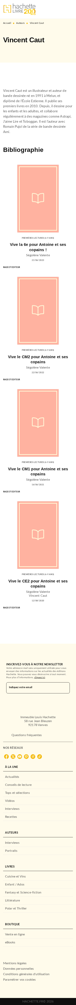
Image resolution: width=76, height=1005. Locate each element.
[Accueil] (19, 9)
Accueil (7, 23)
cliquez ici (39, 677)
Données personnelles (18, 968)
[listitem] (6, 756)
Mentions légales (15, 963)
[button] (9, 51)
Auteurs (20, 23)
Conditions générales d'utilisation (26, 974)
